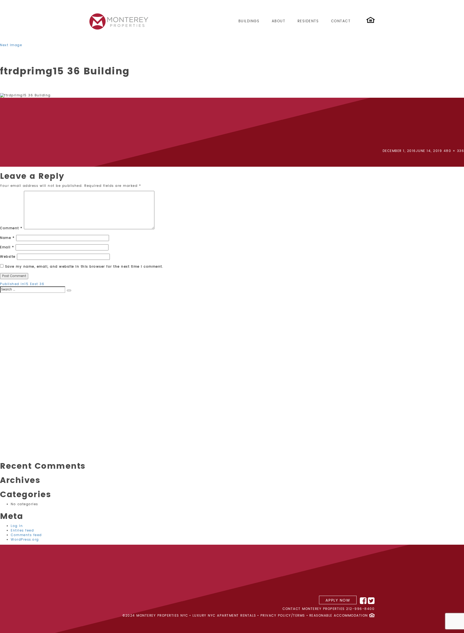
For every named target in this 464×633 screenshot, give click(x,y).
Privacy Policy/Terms (282, 615)
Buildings (249, 21)
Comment (11, 228)
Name (7, 238)
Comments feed (26, 535)
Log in (17, 526)
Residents (308, 21)
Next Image (11, 45)
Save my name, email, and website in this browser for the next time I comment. (84, 266)
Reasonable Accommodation (338, 615)
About (278, 21)
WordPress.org (25, 539)
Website (8, 256)
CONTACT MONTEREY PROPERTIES (313, 609)
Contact (341, 21)
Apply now (337, 600)
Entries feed (22, 530)
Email (7, 247)
